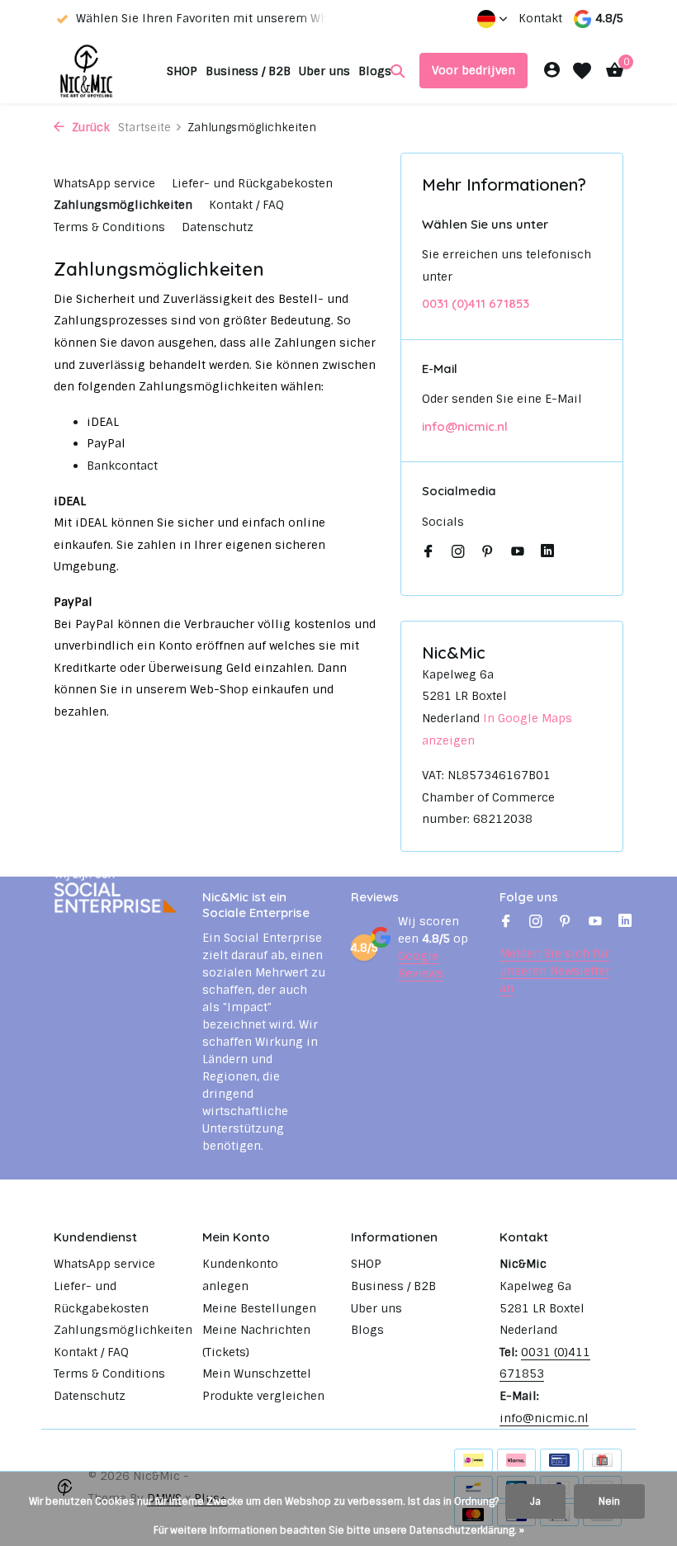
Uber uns (324, 71)
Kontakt (540, 18)
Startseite (144, 128)
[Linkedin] (547, 553)
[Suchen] (398, 71)
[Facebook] (428, 553)
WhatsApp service (104, 183)
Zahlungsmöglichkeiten (123, 204)
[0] (610, 70)
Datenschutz (217, 227)
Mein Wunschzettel (256, 1373)
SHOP (182, 71)
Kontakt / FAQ (246, 204)
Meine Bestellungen (259, 1308)
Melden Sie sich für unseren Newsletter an (554, 970)
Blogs (374, 71)
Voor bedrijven (473, 70)
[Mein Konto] (552, 70)
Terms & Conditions (109, 227)
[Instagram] (458, 553)
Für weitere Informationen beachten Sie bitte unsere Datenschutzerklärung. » (339, 1530)
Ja (535, 1501)
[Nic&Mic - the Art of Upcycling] (105, 70)
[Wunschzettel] (582, 71)
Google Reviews (420, 964)
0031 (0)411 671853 (475, 303)
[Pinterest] (488, 553)
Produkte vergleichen (263, 1395)
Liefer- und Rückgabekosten (252, 183)
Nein (609, 1501)
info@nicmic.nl (465, 426)
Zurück (89, 128)
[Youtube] (517, 553)
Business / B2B (248, 71)
